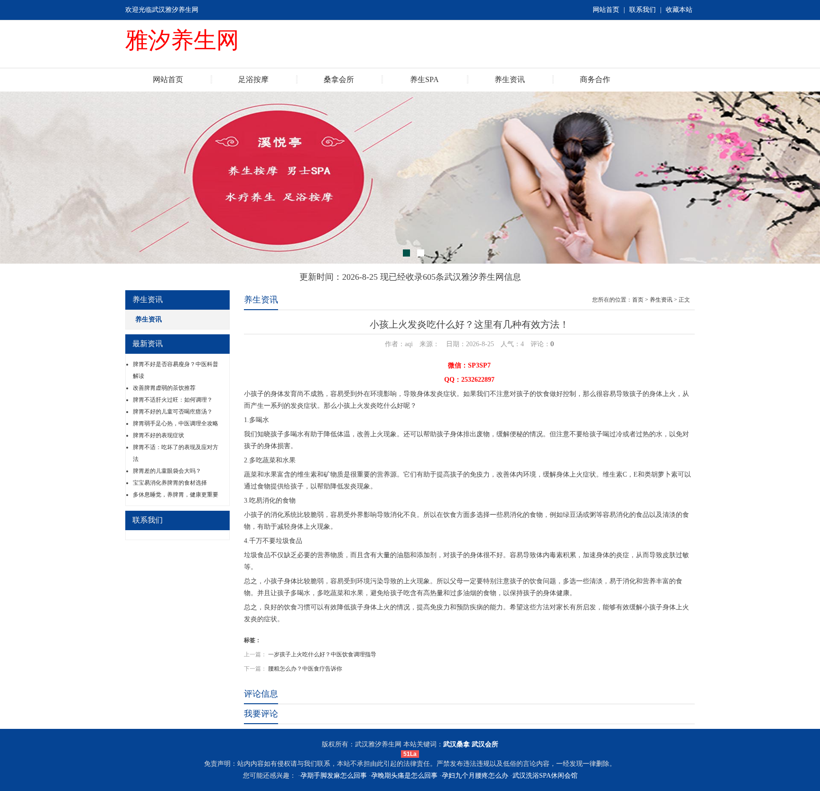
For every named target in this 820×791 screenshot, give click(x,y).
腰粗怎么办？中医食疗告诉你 (305, 668)
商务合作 (595, 79)
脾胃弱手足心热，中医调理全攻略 (175, 423)
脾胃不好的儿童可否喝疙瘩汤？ (173, 411)
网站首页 (606, 9)
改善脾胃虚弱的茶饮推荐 (164, 388)
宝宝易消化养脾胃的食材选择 (170, 482)
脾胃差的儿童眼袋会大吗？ (167, 471)
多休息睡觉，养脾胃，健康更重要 (175, 494)
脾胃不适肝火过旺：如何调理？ (173, 399)
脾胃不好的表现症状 (158, 435)
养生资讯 (509, 79)
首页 (637, 299)
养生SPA (424, 79)
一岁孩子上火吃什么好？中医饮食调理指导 (322, 654)
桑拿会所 (339, 79)
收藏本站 (679, 9)
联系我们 (642, 9)
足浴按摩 (253, 79)
